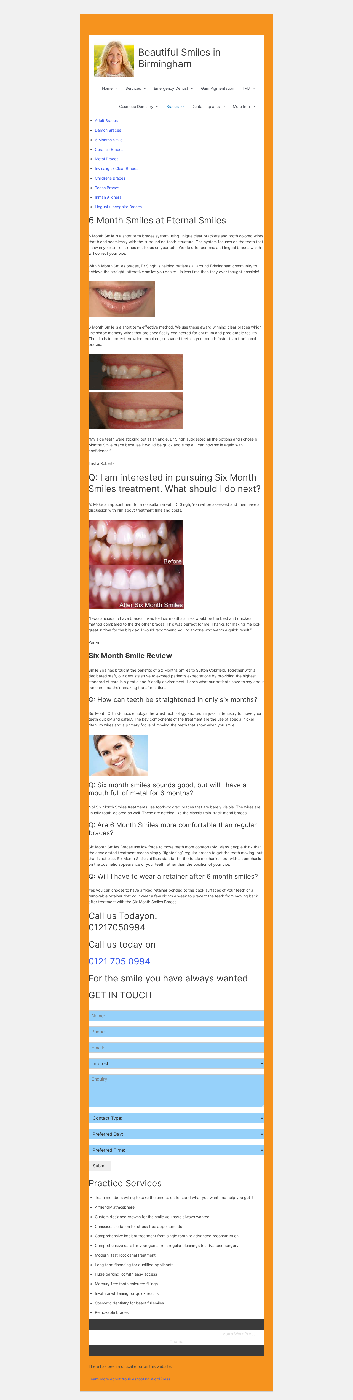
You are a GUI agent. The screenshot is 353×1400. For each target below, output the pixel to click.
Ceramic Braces (109, 149)
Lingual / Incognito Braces (118, 206)
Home (107, 88)
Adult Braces (106, 120)
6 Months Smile (108, 139)
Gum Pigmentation (217, 88)
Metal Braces (106, 158)
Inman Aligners (108, 197)
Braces (172, 106)
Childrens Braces (110, 178)
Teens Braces (107, 187)
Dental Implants (206, 106)
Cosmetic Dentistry (136, 106)
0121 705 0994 (120, 961)
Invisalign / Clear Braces (116, 168)
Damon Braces (108, 130)
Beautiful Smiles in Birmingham (179, 57)
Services (133, 88)
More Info (241, 106)
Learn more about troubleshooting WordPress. (130, 1379)
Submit (100, 1165)
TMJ (246, 88)
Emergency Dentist (171, 88)
